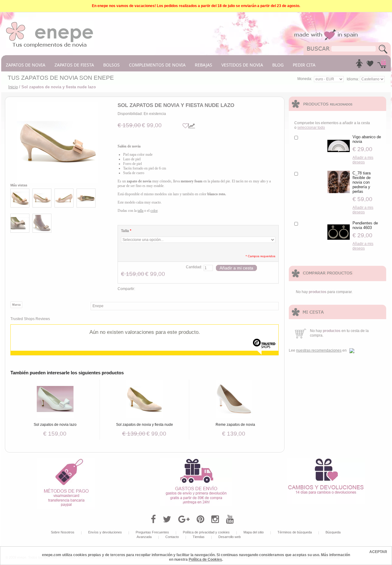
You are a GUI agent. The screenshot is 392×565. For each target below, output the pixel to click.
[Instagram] (215, 519)
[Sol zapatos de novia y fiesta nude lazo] (57, 142)
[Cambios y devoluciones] (326, 460)
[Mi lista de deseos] (370, 65)
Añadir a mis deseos (362, 159)
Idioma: (353, 79)
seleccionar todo (311, 127)
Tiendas (199, 537)
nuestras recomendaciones (318, 350)
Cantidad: (194, 267)
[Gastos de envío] (196, 460)
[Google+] (184, 519)
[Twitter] (167, 519)
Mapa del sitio (253, 532)
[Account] (359, 65)
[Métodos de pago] (66, 460)
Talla (126, 231)
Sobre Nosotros (62, 532)
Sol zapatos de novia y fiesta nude (144, 424)
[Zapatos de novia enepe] (50, 23)
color (153, 210)
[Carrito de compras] (382, 65)
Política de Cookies (205, 559)
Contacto (172, 537)
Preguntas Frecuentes (152, 532)
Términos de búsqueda (294, 532)
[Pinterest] (200, 519)
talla (140, 210)
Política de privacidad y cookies (206, 532)
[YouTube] (230, 519)
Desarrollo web (229, 537)
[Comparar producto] (191, 126)
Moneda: (304, 79)
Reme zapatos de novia (235, 424)
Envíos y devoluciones (105, 532)
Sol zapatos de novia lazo (55, 424)
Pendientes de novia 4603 (365, 225)
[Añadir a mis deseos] (185, 126)
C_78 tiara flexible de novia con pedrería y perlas (361, 182)
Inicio (13, 87)
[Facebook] (153, 519)
